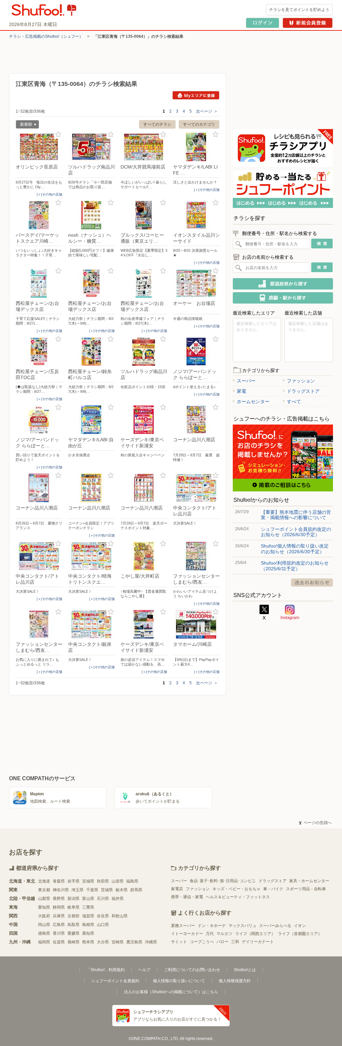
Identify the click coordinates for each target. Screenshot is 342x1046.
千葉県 (92, 890)
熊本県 (88, 942)
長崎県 (73, 942)
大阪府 (44, 916)
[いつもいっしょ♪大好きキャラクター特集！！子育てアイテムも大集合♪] (39, 215)
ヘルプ (144, 969)
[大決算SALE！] (196, 488)
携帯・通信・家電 (187, 897)
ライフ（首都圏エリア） (300, 933)
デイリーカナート (258, 941)
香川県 (59, 933)
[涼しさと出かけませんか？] (196, 147)
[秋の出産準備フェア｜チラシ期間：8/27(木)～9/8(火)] (144, 283)
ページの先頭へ (315, 822)
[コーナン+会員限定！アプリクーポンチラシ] (91, 488)
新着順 (24, 125)
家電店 (177, 889)
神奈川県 (61, 890)
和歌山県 (120, 916)
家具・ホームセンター (309, 881)
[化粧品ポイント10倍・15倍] (144, 351)
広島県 (59, 924)
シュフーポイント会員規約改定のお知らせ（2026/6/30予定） (296, 532)
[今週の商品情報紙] (196, 283)
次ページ (207, 111)
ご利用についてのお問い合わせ (192, 969)
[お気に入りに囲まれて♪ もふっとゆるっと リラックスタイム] (39, 624)
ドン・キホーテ (212, 925)
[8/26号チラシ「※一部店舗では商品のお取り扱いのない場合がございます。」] (91, 147)
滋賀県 (88, 916)
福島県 (132, 881)
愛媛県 (73, 933)
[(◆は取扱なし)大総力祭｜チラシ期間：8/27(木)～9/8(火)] (39, 351)
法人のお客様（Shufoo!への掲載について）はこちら (171, 992)
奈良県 (103, 916)
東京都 (44, 890)
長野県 (59, 898)
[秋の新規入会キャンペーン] (144, 419)
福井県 (118, 898)
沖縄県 (151, 942)
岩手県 (73, 881)
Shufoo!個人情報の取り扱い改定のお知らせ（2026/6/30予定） (295, 548)
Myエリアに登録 (195, 95)
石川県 (103, 898)
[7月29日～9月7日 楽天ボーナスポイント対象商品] (144, 488)
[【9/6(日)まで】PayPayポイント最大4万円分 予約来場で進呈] (196, 624)
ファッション (301, 380)
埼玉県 (77, 890)
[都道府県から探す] (283, 283)
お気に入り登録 (58, 134)
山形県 (118, 881)
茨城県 (107, 890)
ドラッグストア (303, 391)
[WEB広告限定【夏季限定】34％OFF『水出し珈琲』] (144, 215)
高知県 (88, 933)
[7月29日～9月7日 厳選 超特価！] (196, 419)
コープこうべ (202, 941)
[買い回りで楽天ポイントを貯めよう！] (39, 419)
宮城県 (88, 881)
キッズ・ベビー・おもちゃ (236, 889)
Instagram (290, 612)
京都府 (73, 916)
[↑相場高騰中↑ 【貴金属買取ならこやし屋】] (144, 556)
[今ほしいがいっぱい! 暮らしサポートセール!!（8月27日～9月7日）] (144, 147)
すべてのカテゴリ (199, 124)
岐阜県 (73, 907)
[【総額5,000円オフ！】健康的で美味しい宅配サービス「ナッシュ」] (91, 215)
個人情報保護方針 (235, 980)
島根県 (88, 924)
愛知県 (44, 907)
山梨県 (44, 898)
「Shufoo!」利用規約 (106, 969)
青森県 (59, 881)
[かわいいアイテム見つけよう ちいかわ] (196, 556)
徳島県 (44, 933)
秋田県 (103, 881)
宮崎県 (118, 942)
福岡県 (44, 942)
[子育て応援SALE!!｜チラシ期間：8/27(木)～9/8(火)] (39, 283)
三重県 (88, 907)
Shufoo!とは (245, 969)
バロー (222, 941)
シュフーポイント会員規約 (115, 980)
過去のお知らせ (312, 582)
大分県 (103, 942)
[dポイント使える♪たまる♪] (196, 351)
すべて (294, 401)
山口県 (103, 924)
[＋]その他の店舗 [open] (49, 194)
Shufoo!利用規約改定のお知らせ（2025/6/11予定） (295, 565)
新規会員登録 (308, 23)
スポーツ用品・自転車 (306, 889)
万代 (210, 933)
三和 (235, 941)
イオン (300, 925)
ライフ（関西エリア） (255, 933)
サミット (179, 941)
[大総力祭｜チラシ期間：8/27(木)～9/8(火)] (91, 283)
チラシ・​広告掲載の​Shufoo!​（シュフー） (46, 36)
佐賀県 (59, 942)
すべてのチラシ (157, 124)
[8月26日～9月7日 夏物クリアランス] (39, 488)
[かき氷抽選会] (91, 419)
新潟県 (73, 898)
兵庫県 (59, 916)
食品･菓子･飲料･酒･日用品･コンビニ (223, 881)
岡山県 (44, 924)
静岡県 (59, 907)
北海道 (44, 881)
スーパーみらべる (275, 925)
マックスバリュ (242, 925)
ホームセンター (253, 401)
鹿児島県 (134, 942)
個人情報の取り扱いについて (179, 980)
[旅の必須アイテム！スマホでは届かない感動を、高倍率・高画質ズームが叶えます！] (144, 624)
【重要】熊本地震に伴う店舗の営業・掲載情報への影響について (296, 514)
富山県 (88, 898)
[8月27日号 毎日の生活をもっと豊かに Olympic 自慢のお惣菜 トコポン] (39, 147)
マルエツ (224, 933)
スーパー (246, 380)
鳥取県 (73, 924)
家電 (241, 391)
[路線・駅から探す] (283, 298)
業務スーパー (183, 925)
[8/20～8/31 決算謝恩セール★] (196, 215)
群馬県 (136, 890)
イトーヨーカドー (187, 933)
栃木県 (122, 890)
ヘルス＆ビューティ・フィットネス (238, 897)
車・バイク (273, 889)
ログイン (262, 23)
